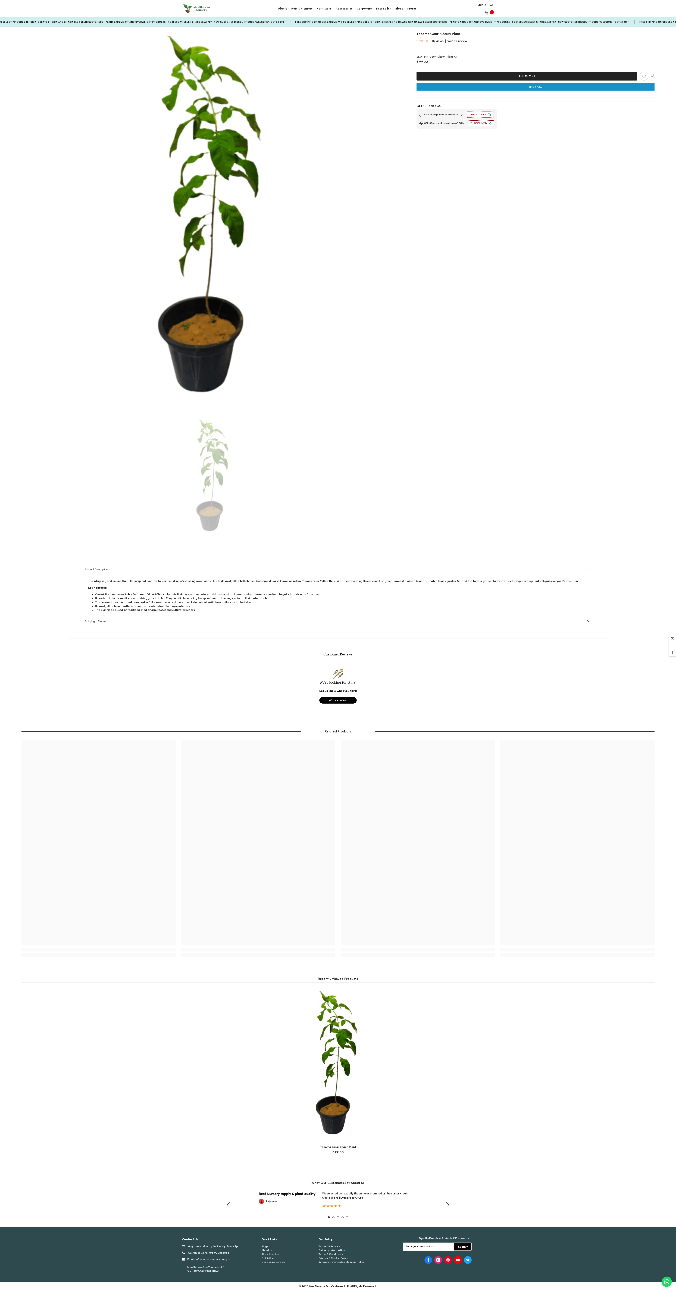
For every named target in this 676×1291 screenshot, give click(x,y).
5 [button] (347, 1217)
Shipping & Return (95, 621)
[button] (228, 1205)
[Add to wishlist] (644, 76)
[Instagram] (438, 1260)
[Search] (491, 4)
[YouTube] (458, 1260)
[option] (213, 219)
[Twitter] (468, 1260)
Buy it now (535, 86)
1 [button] (329, 1217)
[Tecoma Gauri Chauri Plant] (338, 1065)
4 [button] (343, 1217)
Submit (463, 1246)
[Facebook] (428, 1260)
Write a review (457, 41)
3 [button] (338, 1217)
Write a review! (338, 700)
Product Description (96, 569)
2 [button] (333, 1217)
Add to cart (527, 76)
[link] (98, 949)
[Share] (651, 76)
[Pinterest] (448, 1260)
